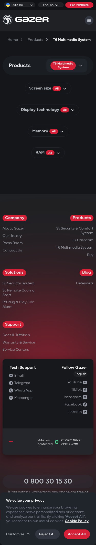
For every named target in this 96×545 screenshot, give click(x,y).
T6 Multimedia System (74, 247)
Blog (86, 272)
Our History (12, 236)
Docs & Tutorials (16, 335)
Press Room (13, 243)
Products (82, 218)
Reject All (47, 534)
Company (14, 218)
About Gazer (13, 228)
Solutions (14, 272)
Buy (90, 255)
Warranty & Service (19, 342)
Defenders (84, 283)
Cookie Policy (77, 521)
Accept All (77, 534)
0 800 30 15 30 (48, 481)
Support (13, 324)
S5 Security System (19, 283)
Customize (15, 534)
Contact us (12, 250)
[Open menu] (89, 20)
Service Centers (16, 349)
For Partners (79, 5)
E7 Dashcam (82, 240)
